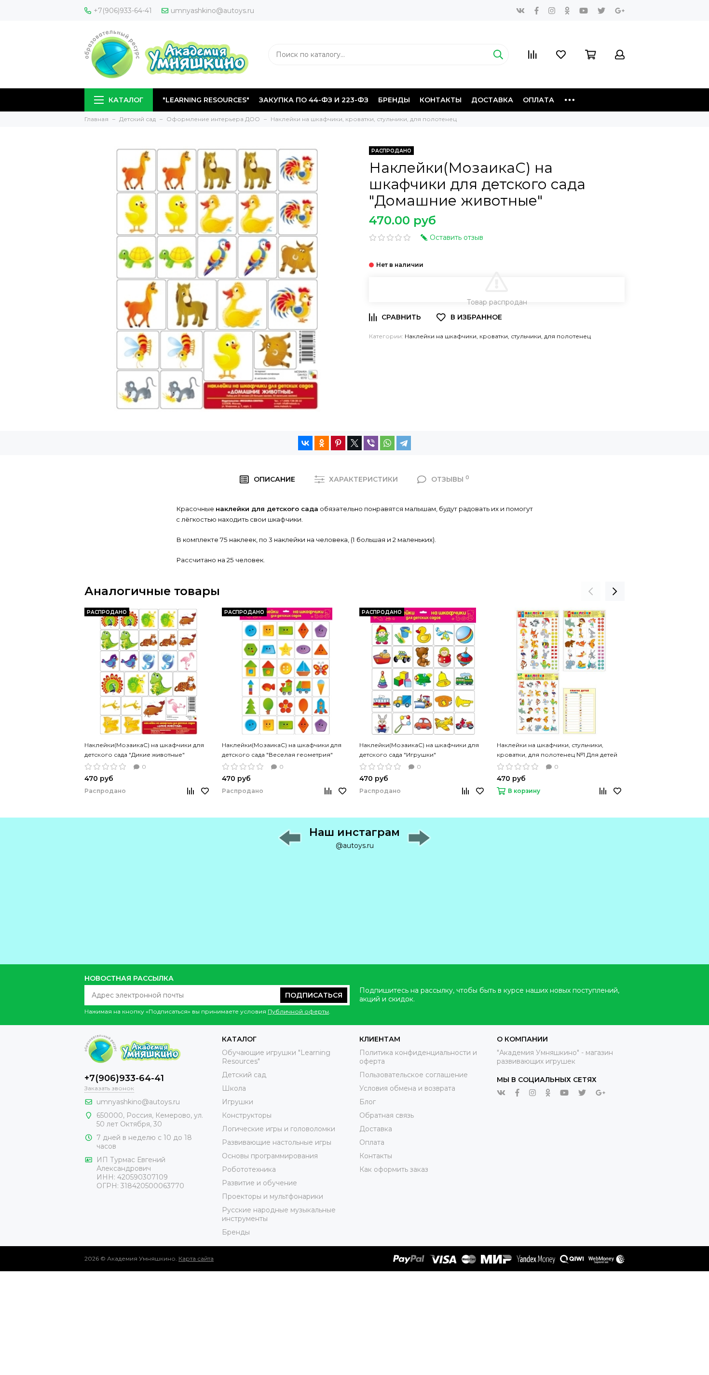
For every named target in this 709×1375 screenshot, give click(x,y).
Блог (367, 1101)
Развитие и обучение (259, 1183)
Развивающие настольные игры (276, 1142)
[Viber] (371, 443)
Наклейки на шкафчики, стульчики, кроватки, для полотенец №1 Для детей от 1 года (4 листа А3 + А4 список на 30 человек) (557, 750)
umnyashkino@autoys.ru (212, 10)
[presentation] (590, 591)
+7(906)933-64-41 (123, 10)
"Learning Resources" (206, 100)
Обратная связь (386, 1115)
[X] (354, 443)
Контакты (441, 100)
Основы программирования (270, 1156)
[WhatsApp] (387, 443)
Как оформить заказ (393, 1169)
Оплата (538, 100)
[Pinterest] (338, 443)
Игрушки (237, 1101)
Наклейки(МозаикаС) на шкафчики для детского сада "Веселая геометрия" (281, 749)
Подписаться (313, 995)
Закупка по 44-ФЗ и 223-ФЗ (313, 100)
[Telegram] (403, 443)
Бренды (394, 100)
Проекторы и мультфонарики (272, 1196)
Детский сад (244, 1074)
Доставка (492, 100)
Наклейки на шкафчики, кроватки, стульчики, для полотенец (498, 336)
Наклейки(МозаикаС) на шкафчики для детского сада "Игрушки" (419, 749)
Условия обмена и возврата (407, 1088)
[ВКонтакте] (305, 443)
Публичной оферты (298, 1011)
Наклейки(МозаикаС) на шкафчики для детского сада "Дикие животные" (144, 749)
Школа (234, 1088)
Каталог (126, 100)
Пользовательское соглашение (413, 1074)
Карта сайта (196, 1258)
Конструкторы (247, 1115)
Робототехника (249, 1169)
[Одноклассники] (321, 443)
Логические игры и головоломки (278, 1129)
